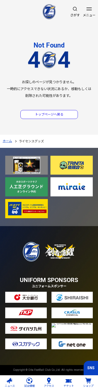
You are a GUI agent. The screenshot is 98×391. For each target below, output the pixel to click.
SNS (91, 368)
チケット (69, 385)
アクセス (49, 385)
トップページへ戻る (49, 114)
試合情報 (29, 385)
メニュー (89, 15)
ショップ (88, 385)
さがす (75, 15)
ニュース (10, 385)
